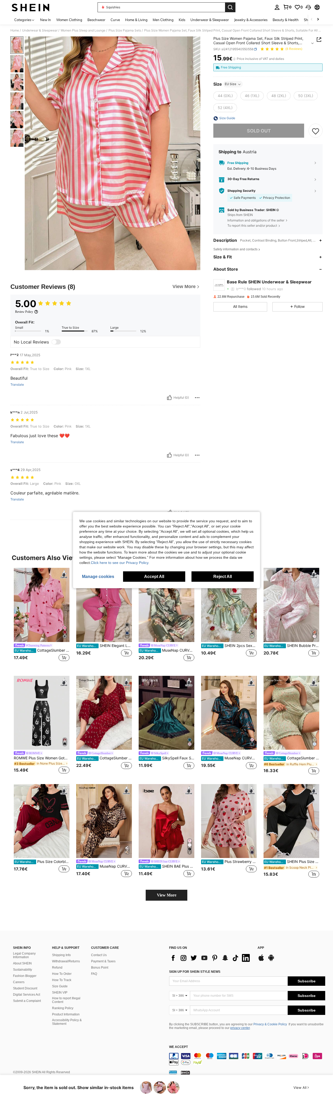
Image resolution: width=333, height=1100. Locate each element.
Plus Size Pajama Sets (124, 30)
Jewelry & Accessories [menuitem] (250, 20)
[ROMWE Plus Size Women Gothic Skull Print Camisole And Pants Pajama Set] (41, 713)
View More (166, 895)
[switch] (56, 342)
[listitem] (42, 618)
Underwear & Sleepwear (39, 30)
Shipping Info (61, 955)
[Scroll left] (311, 20)
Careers (18, 982)
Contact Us (99, 955)
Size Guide (60, 986)
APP (261, 948)
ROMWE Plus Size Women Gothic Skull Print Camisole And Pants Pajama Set (41, 758)
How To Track (61, 980)
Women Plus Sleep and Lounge (83, 30)
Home (14, 30)
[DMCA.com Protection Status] (185, 1072)
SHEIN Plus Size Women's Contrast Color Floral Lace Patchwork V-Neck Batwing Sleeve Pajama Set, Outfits (291, 862)
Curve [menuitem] (115, 20)
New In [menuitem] (45, 20)
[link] (287, 7)
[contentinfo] (247, 1059)
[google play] (271, 960)
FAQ (94, 974)
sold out (259, 130)
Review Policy (24, 312)
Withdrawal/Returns (66, 961)
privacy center (240, 1028)
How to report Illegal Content (66, 1000)
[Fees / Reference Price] (234, 59)
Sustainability (22, 969)
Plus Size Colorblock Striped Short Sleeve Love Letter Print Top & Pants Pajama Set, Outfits (42, 862)
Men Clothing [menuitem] (163, 20)
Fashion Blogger (24, 976)
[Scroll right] (318, 20)
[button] (308, 7)
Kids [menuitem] (182, 20)
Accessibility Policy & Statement (67, 1022)
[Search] (230, 7)
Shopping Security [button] (241, 191)
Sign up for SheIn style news (194, 972)
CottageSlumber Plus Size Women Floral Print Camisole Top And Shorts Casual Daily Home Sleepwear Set (291, 758)
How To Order (62, 974)
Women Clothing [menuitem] (69, 20)
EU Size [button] (230, 84)
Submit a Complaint (27, 1001)
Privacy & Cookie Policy (270, 1024)
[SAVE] (316, 131)
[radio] (225, 96)
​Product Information (66, 1014)
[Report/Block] (197, 398)
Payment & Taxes (103, 961)
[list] (210, 958)
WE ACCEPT (178, 1047)
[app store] (261, 960)
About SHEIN (22, 963)
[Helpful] (169, 398)
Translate (17, 384)
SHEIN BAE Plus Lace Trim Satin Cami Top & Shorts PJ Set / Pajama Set (166, 866)
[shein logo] (30, 7)
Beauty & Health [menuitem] (286, 20)
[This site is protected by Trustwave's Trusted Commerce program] (173, 1072)
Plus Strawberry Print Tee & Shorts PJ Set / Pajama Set (229, 862)
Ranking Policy (62, 1008)
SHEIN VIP (59, 992)
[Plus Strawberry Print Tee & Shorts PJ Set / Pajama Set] (229, 821)
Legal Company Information (24, 955)
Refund (57, 967)
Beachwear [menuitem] (96, 20)
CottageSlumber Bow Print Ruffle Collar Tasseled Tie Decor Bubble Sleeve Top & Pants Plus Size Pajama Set (104, 758)
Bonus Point (99, 967)
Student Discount (25, 988)
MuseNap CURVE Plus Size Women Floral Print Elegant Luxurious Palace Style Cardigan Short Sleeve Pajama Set (166, 650)
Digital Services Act (26, 994)
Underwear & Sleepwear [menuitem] (209, 20)
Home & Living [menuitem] (136, 20)
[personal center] (277, 7)
